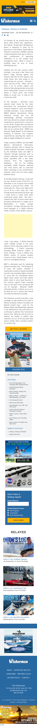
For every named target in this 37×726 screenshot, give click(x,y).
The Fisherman (10, 21)
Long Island (14, 513)
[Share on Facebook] (2, 35)
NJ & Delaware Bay (16, 515)
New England (14, 510)
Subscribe (11, 674)
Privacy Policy (22, 702)
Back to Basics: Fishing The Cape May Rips (17, 392)
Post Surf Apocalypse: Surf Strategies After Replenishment (18, 383)
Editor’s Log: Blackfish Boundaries (16, 617)
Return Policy (13, 678)
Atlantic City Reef (14, 434)
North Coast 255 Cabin (16, 402)
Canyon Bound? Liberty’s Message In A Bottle (17, 410)
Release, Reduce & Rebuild (17, 431)
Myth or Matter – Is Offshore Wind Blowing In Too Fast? (17, 396)
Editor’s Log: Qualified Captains (15, 559)
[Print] (8, 35)
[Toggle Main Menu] (31, 21)
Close (2, 725)
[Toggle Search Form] (34, 21)
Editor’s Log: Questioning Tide (14, 588)
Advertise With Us (22, 670)
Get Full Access (18, 329)
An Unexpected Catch (16, 400)
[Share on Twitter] (5, 35)
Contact (26, 678)
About (9, 670)
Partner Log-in (24, 674)
